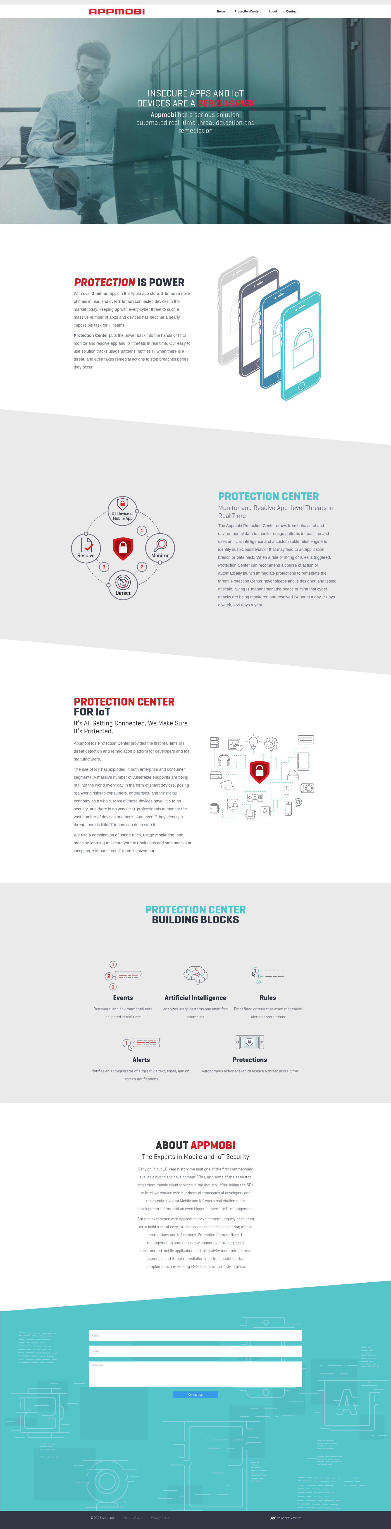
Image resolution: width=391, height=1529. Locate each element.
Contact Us (195, 1394)
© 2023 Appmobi (102, 1518)
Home (221, 11)
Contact (292, 11)
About (273, 11)
